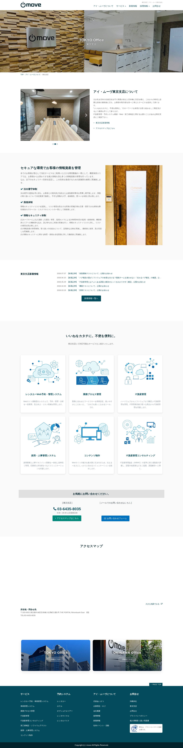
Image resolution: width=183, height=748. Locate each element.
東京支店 (133, 706)
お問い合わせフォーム (117, 518)
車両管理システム (27, 706)
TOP (22, 74)
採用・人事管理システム (30, 730)
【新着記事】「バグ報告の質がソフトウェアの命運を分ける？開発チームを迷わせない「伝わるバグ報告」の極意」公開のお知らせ (118, 278)
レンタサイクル (63, 716)
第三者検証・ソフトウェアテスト (34, 725)
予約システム (63, 694)
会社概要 (96, 711)
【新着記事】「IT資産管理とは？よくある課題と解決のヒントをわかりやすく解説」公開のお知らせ (106, 282)
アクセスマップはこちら (105, 128)
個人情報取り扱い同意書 (139, 721)
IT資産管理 (25, 716)
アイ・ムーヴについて (103, 6)
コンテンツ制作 (27, 735)
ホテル (59, 706)
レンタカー (61, 701)
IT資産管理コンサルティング (32, 721)
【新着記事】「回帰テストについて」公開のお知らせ (88, 290)
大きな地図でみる (152, 604)
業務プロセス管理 (27, 711)
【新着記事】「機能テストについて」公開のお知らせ (88, 286)
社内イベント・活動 (101, 725)
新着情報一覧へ (91, 298)
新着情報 (133, 6)
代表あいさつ (98, 701)
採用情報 (96, 716)
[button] (24, 115)
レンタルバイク (63, 721)
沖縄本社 (133, 701)
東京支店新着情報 (103, 123)
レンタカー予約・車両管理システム (34, 701)
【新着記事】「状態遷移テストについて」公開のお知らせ (90, 273)
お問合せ (157, 6)
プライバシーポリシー (138, 716)
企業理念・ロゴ (99, 706)
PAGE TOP (156, 684)
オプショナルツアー (65, 711)
